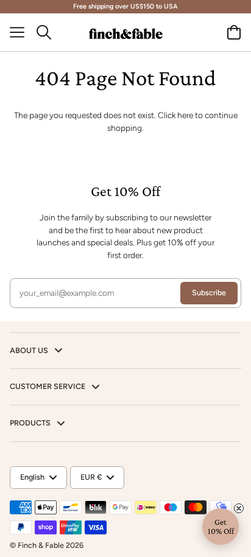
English (32, 477)
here (185, 115)
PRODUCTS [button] (31, 422)
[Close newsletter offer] (239, 508)
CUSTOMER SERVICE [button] (48, 386)
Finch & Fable (41, 545)
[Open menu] (22, 32)
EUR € (91, 477)
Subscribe (209, 292)
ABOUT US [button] (30, 350)
